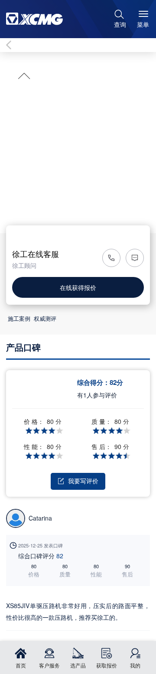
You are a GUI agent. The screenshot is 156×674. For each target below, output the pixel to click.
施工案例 (19, 318)
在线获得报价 (78, 287)
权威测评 (45, 318)
